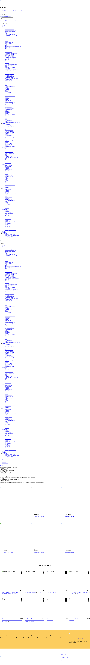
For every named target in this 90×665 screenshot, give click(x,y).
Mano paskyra (17, 20)
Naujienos (11, 20)
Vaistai (54, 592)
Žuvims (15, 593)
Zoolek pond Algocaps (28, 590)
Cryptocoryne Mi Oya (73, 590)
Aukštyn (1, 465)
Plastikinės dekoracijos (7, 593)
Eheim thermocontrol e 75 (73, 618)
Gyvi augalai (72, 593)
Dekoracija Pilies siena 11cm (7, 590)
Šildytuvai (71, 620)
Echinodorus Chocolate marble (30, 618)
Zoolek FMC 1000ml (50, 590)
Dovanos (1, 20)
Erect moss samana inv (51, 618)
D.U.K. (62, 660)
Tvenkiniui (39, 592)
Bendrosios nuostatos (65, 657)
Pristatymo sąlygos (64, 654)
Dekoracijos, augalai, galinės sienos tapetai (12, 592)
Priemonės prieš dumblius (30, 592)
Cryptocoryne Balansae (6, 618)
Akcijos (6, 20)
